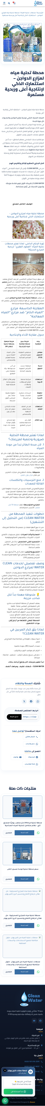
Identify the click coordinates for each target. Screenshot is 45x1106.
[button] (9, 3)
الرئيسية (40, 13)
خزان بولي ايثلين (27, 475)
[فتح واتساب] (5, 1101)
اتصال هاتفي (30, 737)
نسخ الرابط (14, 717)
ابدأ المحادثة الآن (17, 1091)
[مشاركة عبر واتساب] (37, 701)
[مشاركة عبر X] (24, 701)
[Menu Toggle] (4, 3)
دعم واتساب (30, 744)
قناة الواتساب (30, 764)
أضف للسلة (24, 833)
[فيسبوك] (40, 1020)
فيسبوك (31, 757)
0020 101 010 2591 (31, 1062)
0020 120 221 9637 (31, 1067)
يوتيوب (15, 757)
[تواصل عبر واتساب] (38, 832)
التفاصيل (9, 832)
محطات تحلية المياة (28, 13)
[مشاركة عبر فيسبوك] (31, 701)
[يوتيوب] (34, 1020)
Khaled (32, 1102)
